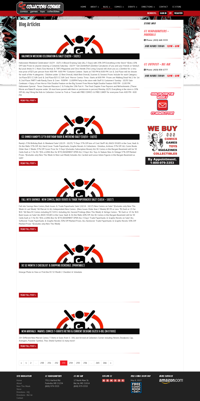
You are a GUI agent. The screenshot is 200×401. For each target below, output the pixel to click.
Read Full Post (27, 100)
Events (132, 6)
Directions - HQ (23, 392)
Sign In (163, 13)
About (93, 6)
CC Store (176, 6)
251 (49, 363)
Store (19, 389)
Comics (118, 6)
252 (56, 363)
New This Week (23, 386)
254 (71, 363)
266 (105, 363)
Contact (163, 6)
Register (178, 13)
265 (97, 363)
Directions (147, 6)
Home (83, 6)
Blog (106, 6)
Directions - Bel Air (25, 395)
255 (78, 363)
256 (85, 363)
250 (42, 363)
